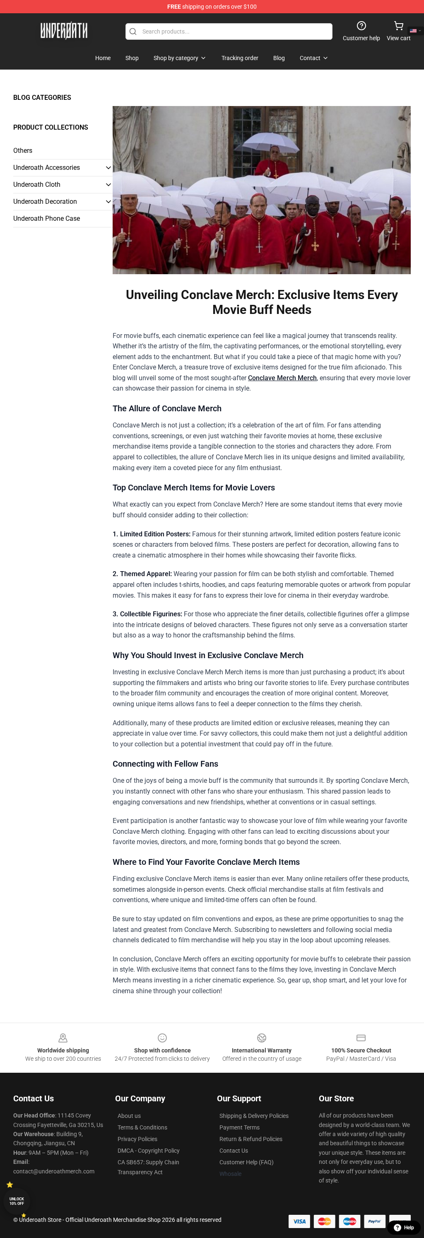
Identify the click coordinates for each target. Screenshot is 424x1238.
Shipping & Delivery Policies (254, 1116)
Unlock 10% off (17, 1201)
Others (22, 150)
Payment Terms (239, 1127)
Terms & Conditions (142, 1127)
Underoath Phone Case (46, 218)
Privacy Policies (137, 1139)
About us (129, 1116)
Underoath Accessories (46, 167)
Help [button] (409, 1228)
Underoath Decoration (45, 201)
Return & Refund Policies (250, 1139)
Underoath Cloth (36, 184)
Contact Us (233, 1150)
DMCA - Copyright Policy (149, 1150)
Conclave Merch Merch (282, 378)
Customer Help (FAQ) (246, 1162)
